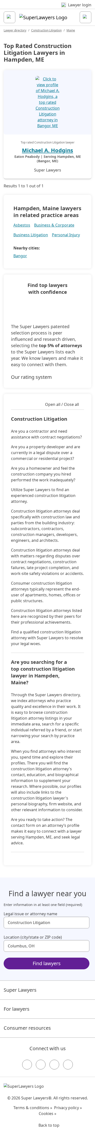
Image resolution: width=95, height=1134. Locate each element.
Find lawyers (47, 963)
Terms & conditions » (32, 1107)
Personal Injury (66, 235)
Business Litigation (30, 235)
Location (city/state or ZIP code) (33, 937)
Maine (70, 30)
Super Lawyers (20, 990)
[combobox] (46, 922)
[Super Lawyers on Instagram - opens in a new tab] (41, 1064)
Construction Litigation (46, 30)
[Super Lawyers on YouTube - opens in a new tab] (54, 1064)
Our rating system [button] (31, 377)
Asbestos (21, 225)
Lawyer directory (15, 30)
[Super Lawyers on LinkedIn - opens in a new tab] (68, 1064)
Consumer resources (27, 1028)
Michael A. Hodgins (47, 150)
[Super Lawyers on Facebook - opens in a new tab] (27, 1064)
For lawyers (16, 1009)
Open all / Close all (62, 404)
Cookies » (47, 1113)
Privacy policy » (68, 1107)
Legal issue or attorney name (30, 913)
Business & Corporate (54, 225)
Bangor (20, 255)
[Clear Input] (83, 922)
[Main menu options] (9, 17)
